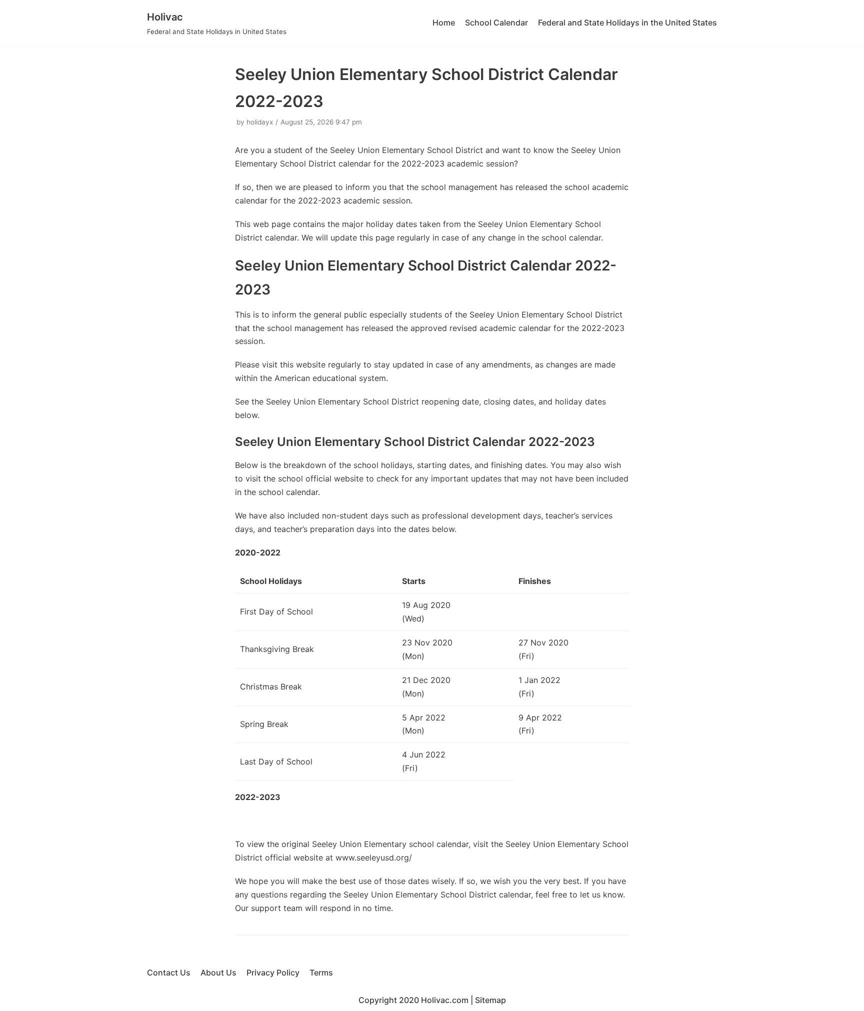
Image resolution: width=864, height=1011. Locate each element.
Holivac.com (444, 1000)
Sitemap (490, 1000)
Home (443, 23)
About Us (218, 973)
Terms (321, 973)
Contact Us (168, 973)
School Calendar (496, 23)
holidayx (259, 122)
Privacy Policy (273, 973)
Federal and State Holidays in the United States (627, 23)
